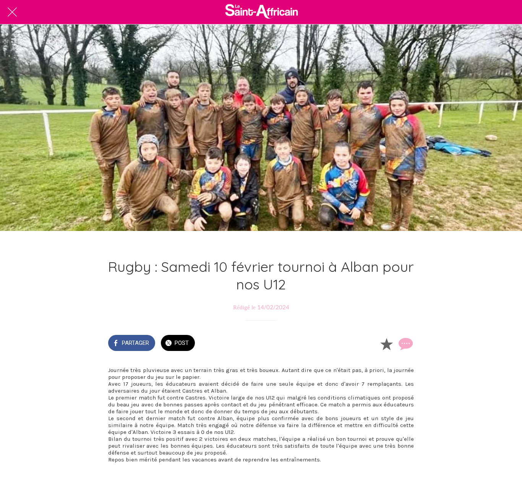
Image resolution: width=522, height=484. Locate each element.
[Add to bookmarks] (386, 344)
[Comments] (405, 344)
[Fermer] (12, 12)
